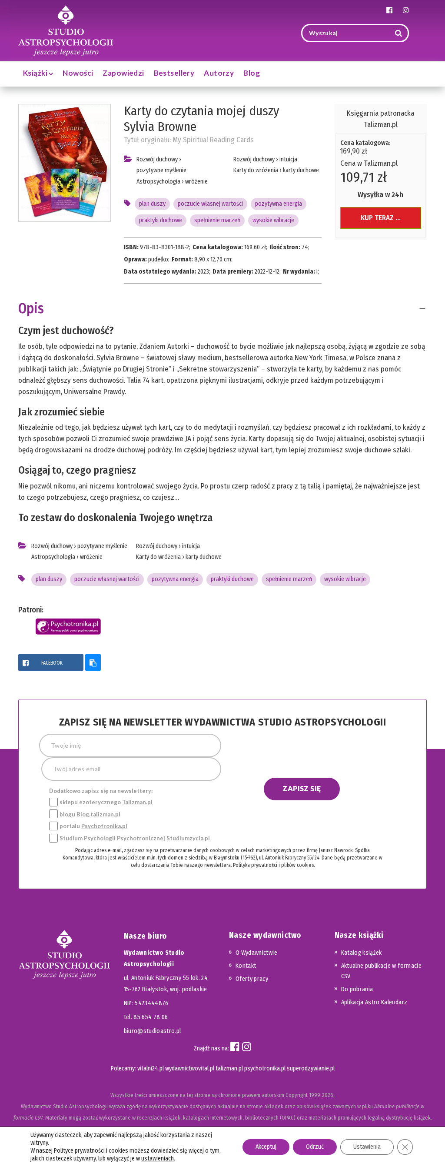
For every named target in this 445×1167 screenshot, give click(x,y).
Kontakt (246, 966)
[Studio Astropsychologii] (65, 29)
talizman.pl (229, 1068)
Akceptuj (266, 1146)
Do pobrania (357, 989)
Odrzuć (315, 1146)
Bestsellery (174, 72)
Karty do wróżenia (255, 170)
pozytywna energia (278, 203)
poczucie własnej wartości (210, 203)
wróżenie (196, 181)
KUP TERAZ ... (381, 217)
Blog (251, 72)
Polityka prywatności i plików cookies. (274, 865)
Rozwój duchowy (157, 159)
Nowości (78, 72)
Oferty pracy (252, 979)
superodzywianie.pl (311, 1068)
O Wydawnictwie (256, 952)
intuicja (288, 159)
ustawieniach (157, 1158)
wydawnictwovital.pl (189, 1068)
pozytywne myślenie (161, 170)
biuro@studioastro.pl (152, 1031)
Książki (36, 72)
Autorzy (219, 72)
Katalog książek (361, 952)
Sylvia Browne (160, 126)
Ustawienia (367, 1146)
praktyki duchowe (160, 220)
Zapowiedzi (123, 72)
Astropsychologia (158, 181)
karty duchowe (301, 170)
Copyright (297, 1095)
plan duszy (152, 203)
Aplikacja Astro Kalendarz (374, 1002)
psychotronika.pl (265, 1068)
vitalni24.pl (150, 1068)
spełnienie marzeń (217, 220)
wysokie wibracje (273, 220)
